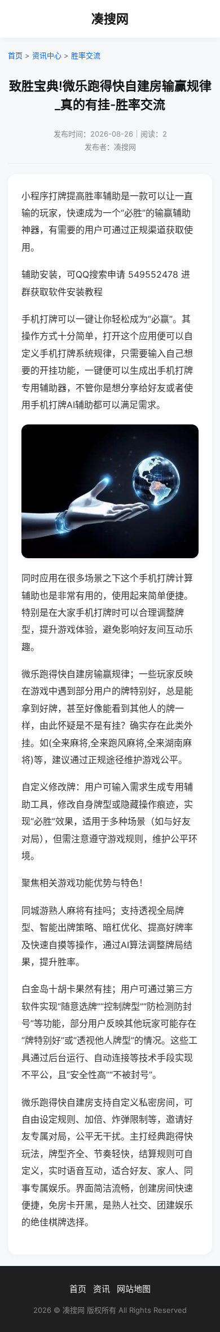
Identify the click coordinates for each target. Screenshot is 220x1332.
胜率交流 (85, 55)
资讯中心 (46, 55)
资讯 (101, 1288)
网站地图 (134, 1288)
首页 (15, 55)
